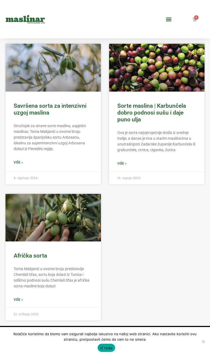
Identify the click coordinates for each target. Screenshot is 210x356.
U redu (106, 348)
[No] (203, 341)
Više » (18, 162)
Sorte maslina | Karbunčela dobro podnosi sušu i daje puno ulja (151, 113)
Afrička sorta (30, 255)
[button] (168, 19)
